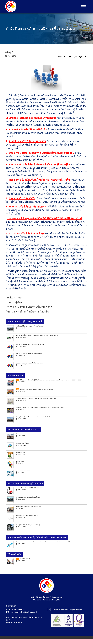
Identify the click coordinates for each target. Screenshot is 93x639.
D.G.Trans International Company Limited (66, 610)
